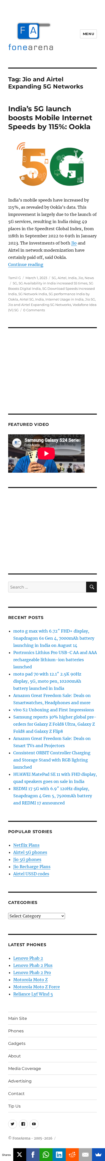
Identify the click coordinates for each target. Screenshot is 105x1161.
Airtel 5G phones (30, 852)
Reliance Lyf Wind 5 (33, 994)
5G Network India (32, 294)
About (14, 1056)
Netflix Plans (26, 845)
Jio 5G (90, 299)
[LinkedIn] (59, 1154)
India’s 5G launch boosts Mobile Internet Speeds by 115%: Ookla (50, 117)
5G (54, 278)
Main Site (17, 1018)
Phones (16, 1031)
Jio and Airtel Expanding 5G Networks (39, 305)
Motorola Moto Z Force (36, 986)
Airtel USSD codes (31, 873)
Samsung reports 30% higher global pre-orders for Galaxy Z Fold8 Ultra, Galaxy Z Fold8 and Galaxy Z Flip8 (54, 724)
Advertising (20, 1081)
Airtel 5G (27, 299)
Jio (74, 243)
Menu (88, 34)
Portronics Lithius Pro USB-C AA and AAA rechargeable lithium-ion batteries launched (55, 659)
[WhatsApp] (46, 1154)
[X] (20, 1154)
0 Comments (34, 310)
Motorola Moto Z (30, 979)
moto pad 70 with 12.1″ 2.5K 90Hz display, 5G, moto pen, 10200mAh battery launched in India (47, 681)
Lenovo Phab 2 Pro (32, 972)
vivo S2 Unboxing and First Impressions (53, 709)
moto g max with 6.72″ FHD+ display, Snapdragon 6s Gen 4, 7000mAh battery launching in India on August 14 (53, 638)
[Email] (85, 1154)
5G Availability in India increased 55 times (53, 283)
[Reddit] (72, 1154)
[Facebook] (33, 1154)
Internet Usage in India (64, 299)
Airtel (62, 278)
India (72, 278)
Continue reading (25, 264)
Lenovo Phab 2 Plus (32, 965)
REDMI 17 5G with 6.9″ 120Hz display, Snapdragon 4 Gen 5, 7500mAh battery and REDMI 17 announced (52, 795)
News (89, 278)
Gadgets (16, 1043)
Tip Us (14, 1106)
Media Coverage (24, 1068)
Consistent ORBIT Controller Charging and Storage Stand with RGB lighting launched (51, 760)
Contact (16, 1093)
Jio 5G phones (27, 859)
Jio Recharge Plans (31, 866)
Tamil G (14, 278)
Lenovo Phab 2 (28, 958)
